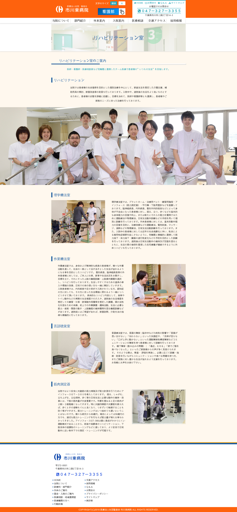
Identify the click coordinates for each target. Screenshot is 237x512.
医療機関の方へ (61, 500)
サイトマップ (177, 2)
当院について (61, 20)
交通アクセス (157, 20)
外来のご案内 (60, 490)
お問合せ (151, 2)
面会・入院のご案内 (64, 493)
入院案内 (118, 20)
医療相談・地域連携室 (65, 497)
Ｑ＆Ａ (163, 2)
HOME (139, 2)
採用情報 (176, 20)
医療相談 (137, 20)
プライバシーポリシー (97, 493)
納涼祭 (89, 500)
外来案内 (99, 20)
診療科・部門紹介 (63, 486)
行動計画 (58, 503)
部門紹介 (80, 20)
